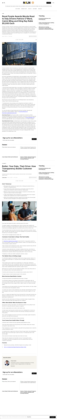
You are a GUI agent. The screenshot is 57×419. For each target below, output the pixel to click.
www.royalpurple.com (30, 117)
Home (3, 13)
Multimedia (35, 8)
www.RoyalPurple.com (23, 111)
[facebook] (16, 39)
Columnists (4, 163)
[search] (4, 2)
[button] (2, 2)
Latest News (17, 8)
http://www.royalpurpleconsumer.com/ (9, 112)
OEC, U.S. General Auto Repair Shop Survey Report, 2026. (15, 347)
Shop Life (29, 8)
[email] (22, 39)
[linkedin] (17, 39)
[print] (36, 39)
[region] (28, 417)
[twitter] (19, 39)
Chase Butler (4, 177)
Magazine (40, 8)
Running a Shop (24, 8)
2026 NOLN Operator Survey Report (11, 241)
